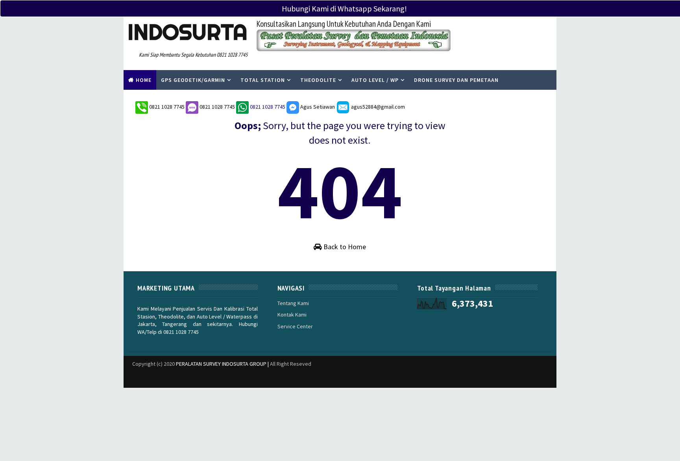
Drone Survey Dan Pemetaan (456, 79)
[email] (519, 378)
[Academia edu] (423, 374)
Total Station (262, 79)
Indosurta (188, 32)
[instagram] (491, 378)
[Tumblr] (450, 374)
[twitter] (464, 378)
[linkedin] (436, 378)
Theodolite (318, 79)
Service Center (295, 326)
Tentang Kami (293, 303)
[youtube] (533, 378)
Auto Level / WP (375, 79)
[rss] (505, 378)
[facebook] (478, 378)
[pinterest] (546, 378)
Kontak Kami (292, 314)
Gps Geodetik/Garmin (193, 79)
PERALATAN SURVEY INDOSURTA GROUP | (223, 363)
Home (144, 79)
